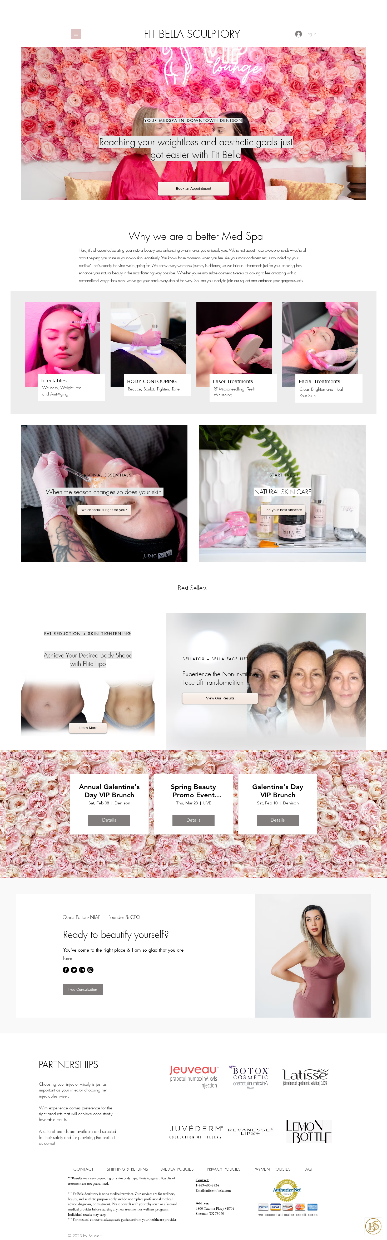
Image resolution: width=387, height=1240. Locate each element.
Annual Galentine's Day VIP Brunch (109, 791)
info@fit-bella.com (218, 1190)
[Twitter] (74, 970)
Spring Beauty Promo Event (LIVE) (193, 791)
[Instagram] (90, 970)
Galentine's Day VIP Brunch (277, 791)
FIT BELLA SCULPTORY (192, 34)
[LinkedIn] (82, 970)
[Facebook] (66, 970)
